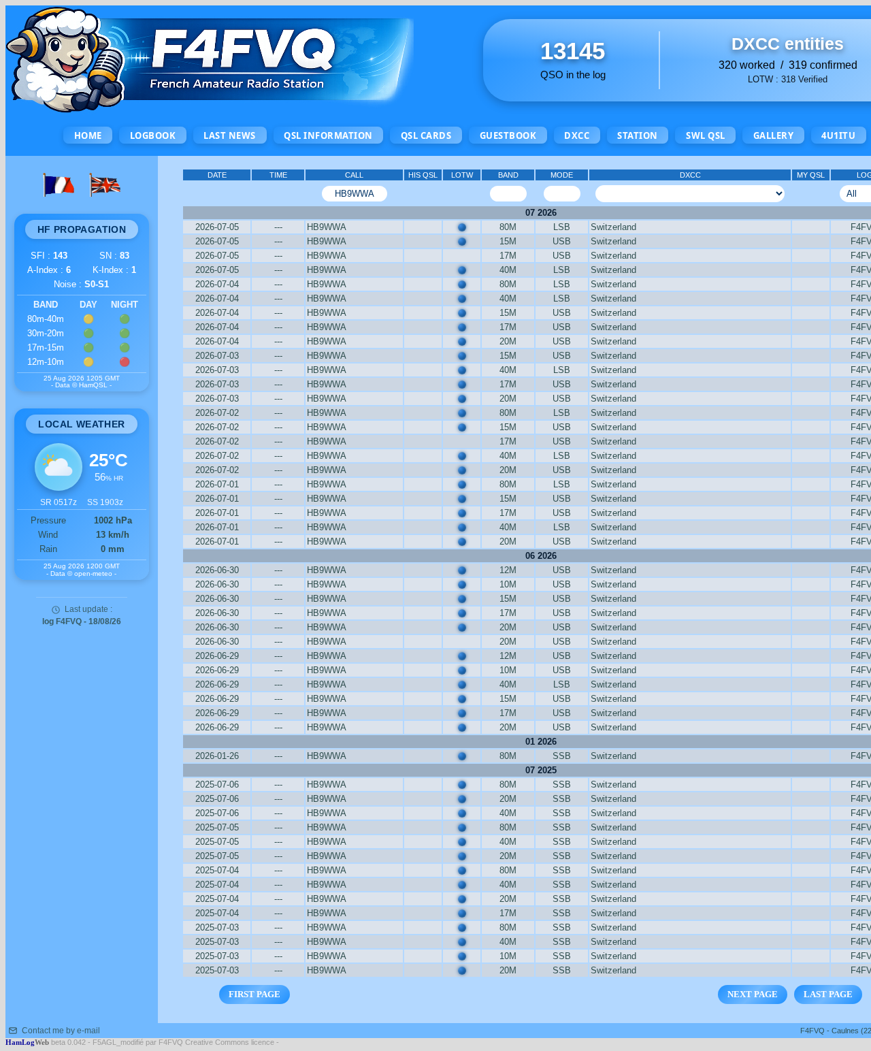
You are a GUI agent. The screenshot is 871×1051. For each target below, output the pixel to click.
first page (254, 994)
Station (637, 135)
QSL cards (426, 135)
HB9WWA (326, 227)
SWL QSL (705, 135)
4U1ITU (838, 135)
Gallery (773, 135)
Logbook (153, 135)
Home (88, 135)
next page (752, 994)
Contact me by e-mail (61, 1030)
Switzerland (613, 227)
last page (828, 994)
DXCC (576, 135)
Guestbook (508, 135)
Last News (229, 135)
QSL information (328, 135)
